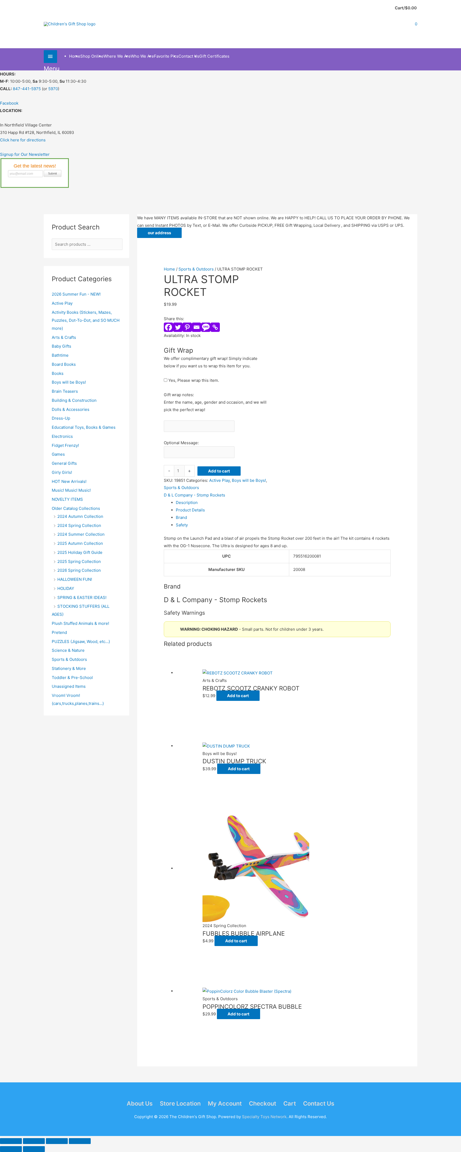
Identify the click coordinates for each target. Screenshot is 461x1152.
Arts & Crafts (64, 337)
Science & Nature (68, 650)
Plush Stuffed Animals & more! (80, 623)
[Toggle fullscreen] (34, 1141)
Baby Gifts (61, 346)
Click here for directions (23, 139)
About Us (140, 1103)
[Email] (196, 327)
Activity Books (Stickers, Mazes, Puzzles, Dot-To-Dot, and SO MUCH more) (86, 320)
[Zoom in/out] (11, 1141)
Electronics (62, 436)
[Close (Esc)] (80, 1141)
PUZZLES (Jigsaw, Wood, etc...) (81, 641)
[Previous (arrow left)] (11, 1149)
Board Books (64, 364)
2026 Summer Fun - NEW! (76, 294)
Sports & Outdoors (69, 659)
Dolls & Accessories (70, 409)
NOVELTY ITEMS (67, 499)
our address (159, 232)
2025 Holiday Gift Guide (79, 552)
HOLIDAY (65, 588)
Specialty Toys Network (264, 1116)
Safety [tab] (182, 524)
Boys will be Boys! (69, 382)
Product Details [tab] (190, 510)
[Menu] (50, 56)
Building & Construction (74, 400)
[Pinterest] (187, 327)
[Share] (57, 1141)
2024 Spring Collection (79, 525)
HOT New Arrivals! (69, 481)
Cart (289, 1103)
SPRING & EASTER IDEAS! (81, 597)
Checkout (262, 1103)
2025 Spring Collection (79, 561)
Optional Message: (181, 442)
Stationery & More (69, 668)
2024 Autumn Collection (80, 516)
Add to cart (219, 471)
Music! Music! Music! (71, 490)
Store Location (180, 1103)
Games (58, 454)
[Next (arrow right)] (34, 1149)
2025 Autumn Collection (80, 543)
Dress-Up (61, 418)
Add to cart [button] (238, 695)
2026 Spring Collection (79, 570)
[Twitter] (177, 327)
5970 (53, 88)
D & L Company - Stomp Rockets (194, 495)
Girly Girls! (62, 472)
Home (169, 269)
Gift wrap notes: (179, 394)
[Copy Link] (215, 327)
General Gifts (64, 463)
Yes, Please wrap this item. (193, 380)
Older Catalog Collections (76, 508)
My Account (225, 1103)
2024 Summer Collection (81, 534)
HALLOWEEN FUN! (74, 579)
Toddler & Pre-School (72, 677)
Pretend (59, 632)
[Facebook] (168, 327)
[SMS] (205, 327)
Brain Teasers (65, 391)
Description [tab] (187, 502)
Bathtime (60, 355)
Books (57, 373)
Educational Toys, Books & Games (84, 427)
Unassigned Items (69, 686)
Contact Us (318, 1103)
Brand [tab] (181, 517)
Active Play (62, 303)
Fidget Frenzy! (65, 445)
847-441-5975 (27, 88)
